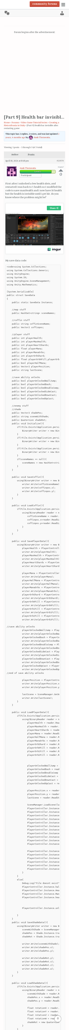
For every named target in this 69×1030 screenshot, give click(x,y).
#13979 (60, 161)
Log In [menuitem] (62, 13)
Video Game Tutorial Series (34, 122)
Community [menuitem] (7, 13)
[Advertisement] (34, 72)
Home (7, 122)
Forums (15, 122)
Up (60, 170)
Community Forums (44, 3)
